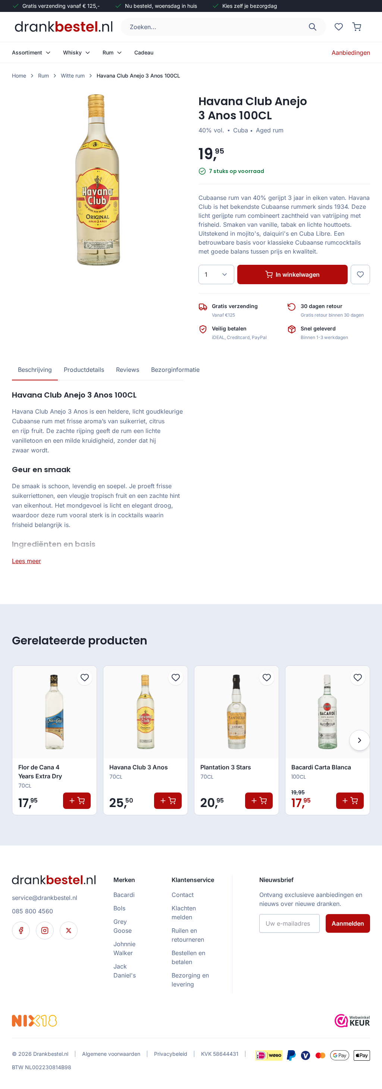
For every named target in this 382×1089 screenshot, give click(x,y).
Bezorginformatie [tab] (175, 369)
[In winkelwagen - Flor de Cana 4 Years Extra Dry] (77, 801)
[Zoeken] (312, 26)
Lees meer (26, 561)
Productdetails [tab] (84, 369)
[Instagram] (45, 930)
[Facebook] (21, 930)
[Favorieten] (338, 26)
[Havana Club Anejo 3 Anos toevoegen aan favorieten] (360, 274)
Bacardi (124, 894)
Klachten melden (184, 912)
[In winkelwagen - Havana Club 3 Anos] (168, 801)
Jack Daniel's (124, 971)
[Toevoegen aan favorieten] (84, 677)
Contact (183, 894)
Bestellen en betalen (188, 957)
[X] (69, 930)
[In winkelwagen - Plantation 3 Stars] (259, 801)
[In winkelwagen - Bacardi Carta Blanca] (350, 801)
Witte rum (73, 75)
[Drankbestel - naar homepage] (65, 26)
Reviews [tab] (127, 369)
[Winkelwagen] (356, 26)
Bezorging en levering (190, 980)
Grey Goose (122, 926)
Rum (43, 75)
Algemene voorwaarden (111, 1054)
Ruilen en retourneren (188, 935)
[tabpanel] (98, 477)
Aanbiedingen (351, 52)
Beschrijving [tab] (35, 369)
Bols (119, 908)
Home (19, 75)
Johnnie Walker (124, 948)
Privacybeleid (170, 1054)
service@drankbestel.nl (44, 897)
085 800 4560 (32, 911)
